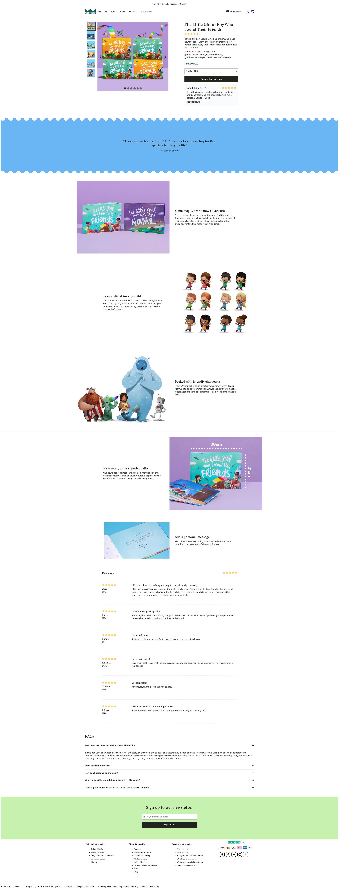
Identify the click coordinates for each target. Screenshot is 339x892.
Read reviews (193, 102)
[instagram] (239, 854)
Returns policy (182, 852)
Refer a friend (139, 862)
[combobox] (234, 11)
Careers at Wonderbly (142, 856)
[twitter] (233, 854)
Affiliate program (140, 859)
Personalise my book (211, 79)
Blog (136, 872)
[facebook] (228, 854)
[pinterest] (222, 854)
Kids (113, 11)
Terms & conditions (11, 886)
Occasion (133, 11)
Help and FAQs (97, 849)
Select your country (98, 859)
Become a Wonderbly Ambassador (147, 865)
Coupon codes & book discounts (103, 856)
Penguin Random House (186, 865)
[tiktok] (245, 854)
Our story (137, 849)
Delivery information (99, 852)
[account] (247, 11)
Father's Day (146, 11)
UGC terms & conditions (186, 859)
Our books (102, 11)
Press (136, 869)
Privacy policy (182, 849)
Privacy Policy (30, 886)
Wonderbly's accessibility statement (190, 862)
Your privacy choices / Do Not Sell (190, 856)
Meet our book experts (142, 852)
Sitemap (94, 862)
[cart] (252, 11)
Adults (122, 11)
